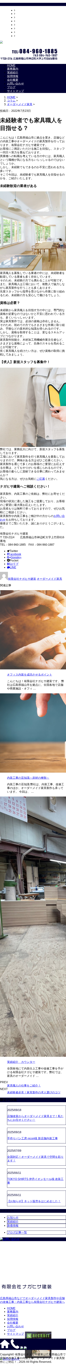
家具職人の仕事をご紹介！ (24, 1085)
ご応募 (41, 478)
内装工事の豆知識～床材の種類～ (28, 777)
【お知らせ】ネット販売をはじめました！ (34, 1201)
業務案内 (20, 13)
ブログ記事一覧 (17, 1232)
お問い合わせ (23, 28)
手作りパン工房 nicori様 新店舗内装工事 (32, 1138)
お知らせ (12, 1217)
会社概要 (20, 24)
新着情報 (12, 1225)
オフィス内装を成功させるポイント (29, 674)
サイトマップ (23, 35)
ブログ (19, 32)
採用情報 (20, 21)
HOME (19, 10)
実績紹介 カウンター (21, 1061)
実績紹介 (20, 17)
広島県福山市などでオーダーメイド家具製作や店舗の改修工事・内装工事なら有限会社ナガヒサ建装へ (32, 1300)
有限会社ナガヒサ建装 (22, 578)
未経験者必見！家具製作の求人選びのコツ (34, 1092)
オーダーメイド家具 (19, 104)
